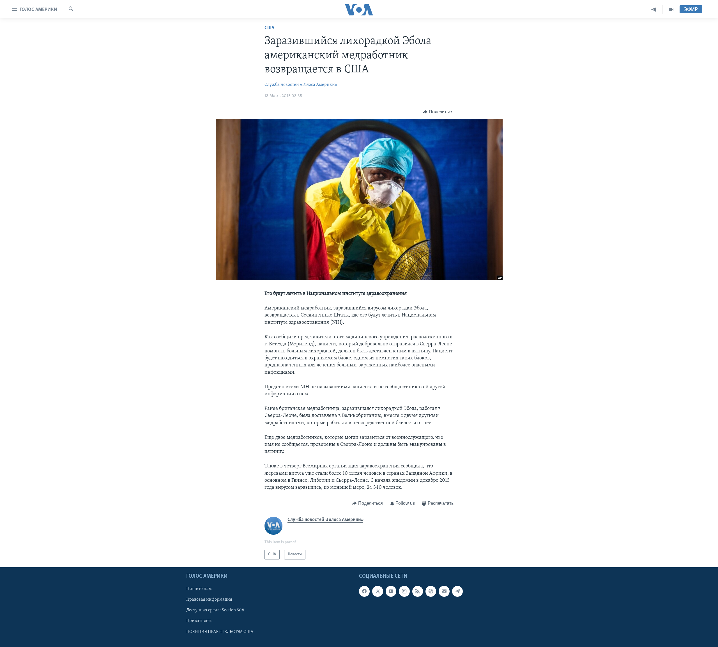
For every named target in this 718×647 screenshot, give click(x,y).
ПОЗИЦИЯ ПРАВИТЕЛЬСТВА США (219, 631)
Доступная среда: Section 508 (215, 610)
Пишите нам (199, 589)
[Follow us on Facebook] (364, 591)
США (269, 28)
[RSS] (417, 591)
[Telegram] (654, 9)
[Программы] (671, 9)
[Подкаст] (430, 591)
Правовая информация (209, 599)
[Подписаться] (444, 591)
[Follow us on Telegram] (457, 591)
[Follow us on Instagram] (404, 591)
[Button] (438, 112)
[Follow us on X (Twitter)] (377, 591)
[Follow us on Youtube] (391, 591)
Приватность (199, 621)
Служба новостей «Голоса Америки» (300, 84)
